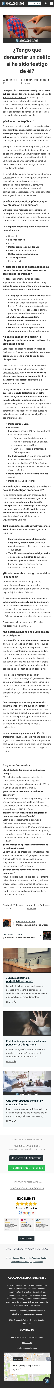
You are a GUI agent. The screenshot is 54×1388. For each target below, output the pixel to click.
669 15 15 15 (27, 1343)
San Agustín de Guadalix (38, 1258)
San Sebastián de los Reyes (21, 1262)
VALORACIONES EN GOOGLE (27, 1188)
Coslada (16, 1258)
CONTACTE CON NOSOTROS (26, 1158)
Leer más (11, 1002)
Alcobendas (38, 1262)
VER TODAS (26, 1238)
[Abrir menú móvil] (51, 3)
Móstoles (23, 1258)
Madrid (8, 1258)
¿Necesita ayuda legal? (27, 1145)
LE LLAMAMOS (34, 3)
